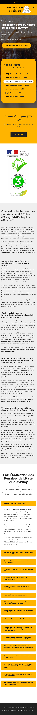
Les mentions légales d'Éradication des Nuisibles (17, 710)
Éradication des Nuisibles (18, 707)
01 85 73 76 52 (20, 2)
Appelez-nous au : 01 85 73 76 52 (16, 45)
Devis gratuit (18, 134)
